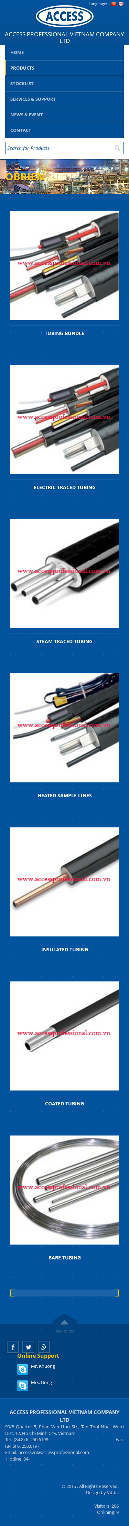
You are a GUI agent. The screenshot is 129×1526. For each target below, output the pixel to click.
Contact (20, 130)
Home (17, 52)
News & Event (26, 114)
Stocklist (22, 83)
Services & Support (33, 99)
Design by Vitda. (102, 1492)
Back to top (64, 1331)
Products (22, 68)
